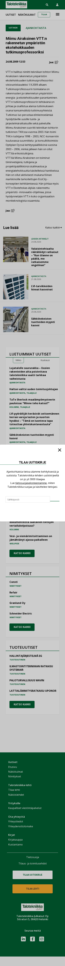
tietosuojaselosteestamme (31, 483)
